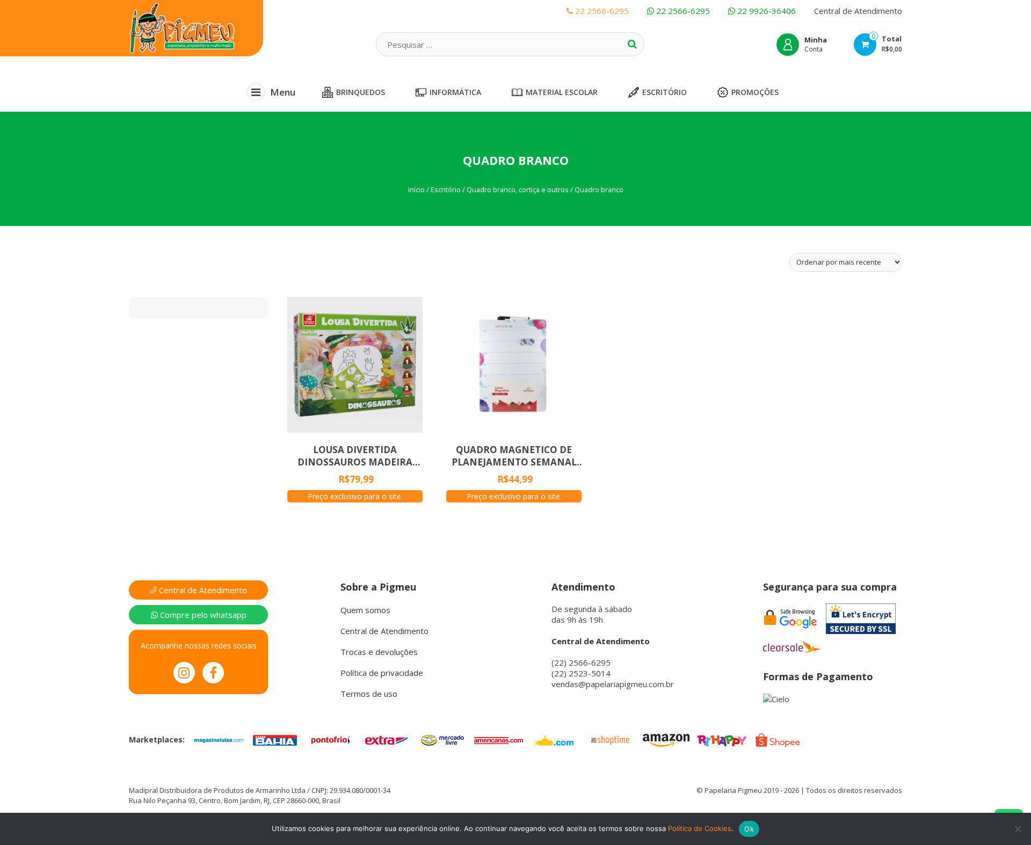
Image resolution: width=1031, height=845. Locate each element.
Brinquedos (360, 92)
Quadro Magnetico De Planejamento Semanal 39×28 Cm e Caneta (514, 455)
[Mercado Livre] (442, 739)
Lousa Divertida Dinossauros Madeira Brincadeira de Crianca (355, 455)
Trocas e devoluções (379, 651)
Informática (455, 92)
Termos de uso (368, 693)
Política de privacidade (381, 672)
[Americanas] (498, 739)
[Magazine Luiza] (219, 739)
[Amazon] (666, 739)
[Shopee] (777, 739)
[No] (1017, 829)
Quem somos (365, 609)
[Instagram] (184, 672)
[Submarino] (554, 739)
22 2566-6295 (682, 10)
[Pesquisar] (632, 44)
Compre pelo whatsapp (202, 614)
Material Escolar (562, 92)
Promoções (755, 92)
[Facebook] (213, 672)
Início (416, 189)
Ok (749, 829)
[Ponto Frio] (331, 739)
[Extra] (386, 739)
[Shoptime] (610, 739)
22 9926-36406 (765, 10)
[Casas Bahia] (275, 739)
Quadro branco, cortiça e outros (518, 189)
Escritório (664, 92)
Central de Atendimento (858, 10)
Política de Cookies (699, 828)
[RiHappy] (722, 739)
